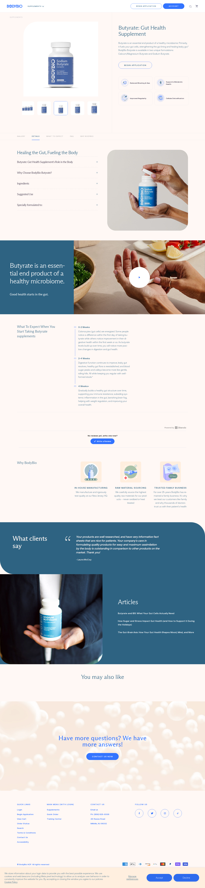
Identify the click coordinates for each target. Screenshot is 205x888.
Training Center (54, 819)
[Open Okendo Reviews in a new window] (175, 427)
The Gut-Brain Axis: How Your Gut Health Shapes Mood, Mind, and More (156, 632)
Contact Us (22, 837)
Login (19, 810)
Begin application (135, 65)
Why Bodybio (87, 136)
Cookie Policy (11, 882)
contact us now (102, 756)
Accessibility (23, 842)
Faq (72, 136)
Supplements (34, 6)
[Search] (190, 6)
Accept (159, 877)
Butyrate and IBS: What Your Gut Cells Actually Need (146, 613)
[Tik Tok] (177, 813)
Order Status (23, 823)
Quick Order (52, 814)
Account (174, 6)
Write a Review (105, 442)
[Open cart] (196, 6)
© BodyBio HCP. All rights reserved (33, 864)
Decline (186, 877)
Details (36, 136)
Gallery (21, 136)
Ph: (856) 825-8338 (100, 814)
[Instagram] (165, 813)
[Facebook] (139, 813)
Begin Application (146, 6)
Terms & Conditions (26, 833)
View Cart (21, 819)
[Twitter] (152, 813)
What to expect (54, 136)
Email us (94, 810)
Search (20, 828)
